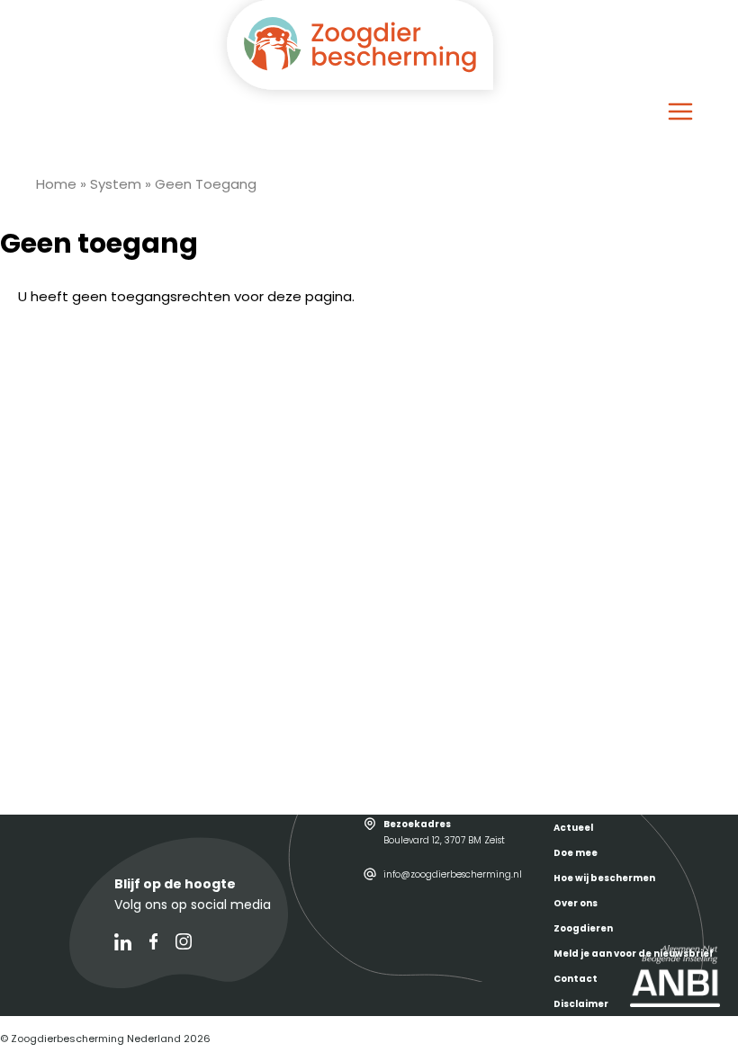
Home (56, 183)
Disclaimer (581, 1004)
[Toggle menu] (680, 111)
